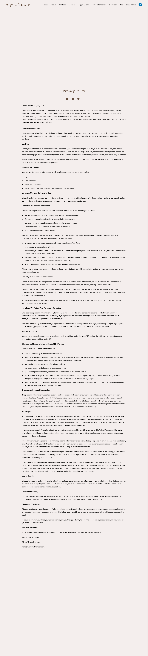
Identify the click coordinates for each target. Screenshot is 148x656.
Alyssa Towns (18, 4)
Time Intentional (99, 5)
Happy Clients (83, 5)
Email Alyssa (131, 5)
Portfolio (62, 5)
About (53, 5)
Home (45, 5)
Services (72, 5)
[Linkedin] (140, 4)
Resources (112, 5)
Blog (121, 5)
